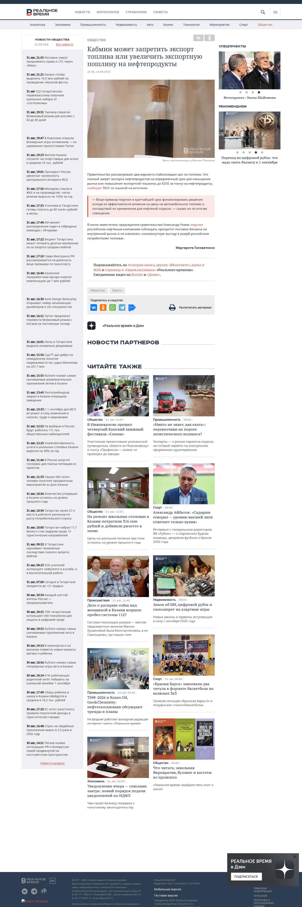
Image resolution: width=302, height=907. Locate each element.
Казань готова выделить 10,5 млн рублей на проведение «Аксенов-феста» (47, 78)
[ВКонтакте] (198, 38)
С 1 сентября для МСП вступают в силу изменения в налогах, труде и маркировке (51, 413)
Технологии (191, 25)
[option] (249, 70)
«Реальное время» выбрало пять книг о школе (183, 778)
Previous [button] (222, 70)
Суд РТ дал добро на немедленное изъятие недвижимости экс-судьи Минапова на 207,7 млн (52, 360)
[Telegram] (122, 307)
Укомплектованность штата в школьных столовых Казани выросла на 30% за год (52, 447)
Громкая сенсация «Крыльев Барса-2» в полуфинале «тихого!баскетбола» (183, 694)
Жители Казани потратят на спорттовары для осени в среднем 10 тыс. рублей (52, 159)
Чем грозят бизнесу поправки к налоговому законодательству (117, 796)
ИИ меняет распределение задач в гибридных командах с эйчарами (52, 226)
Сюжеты (160, 12)
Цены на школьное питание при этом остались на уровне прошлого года (118, 529)
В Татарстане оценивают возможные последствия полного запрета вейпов (48, 550)
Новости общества (52, 39)
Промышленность (93, 25)
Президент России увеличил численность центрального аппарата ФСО (49, 176)
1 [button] (240, 92)
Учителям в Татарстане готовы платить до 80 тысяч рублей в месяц (52, 209)
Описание (260, 895)
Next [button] (277, 70)
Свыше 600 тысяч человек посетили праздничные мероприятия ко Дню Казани (50, 481)
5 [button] (262, 152)
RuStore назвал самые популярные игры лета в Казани (51, 664)
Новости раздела (52, 763)
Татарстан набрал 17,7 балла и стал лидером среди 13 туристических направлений (52, 531)
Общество (265, 25)
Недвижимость (126, 25)
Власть (117, 290)
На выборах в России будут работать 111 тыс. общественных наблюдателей (50, 430)
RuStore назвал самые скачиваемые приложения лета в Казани (51, 632)
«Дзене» (153, 274)
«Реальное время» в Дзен (123, 325)
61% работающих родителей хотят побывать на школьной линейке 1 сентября (48, 679)
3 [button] (253, 92)
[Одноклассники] (209, 38)
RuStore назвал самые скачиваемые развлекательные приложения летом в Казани (51, 379)
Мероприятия (219, 25)
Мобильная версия (167, 889)
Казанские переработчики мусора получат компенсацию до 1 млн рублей (49, 277)
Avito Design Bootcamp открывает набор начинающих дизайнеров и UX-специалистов (51, 303)
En (275, 12)
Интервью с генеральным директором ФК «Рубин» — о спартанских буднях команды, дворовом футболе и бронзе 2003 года (183, 527)
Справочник (136, 12)
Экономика (62, 25)
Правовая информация (263, 890)
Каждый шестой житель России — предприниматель (47, 599)
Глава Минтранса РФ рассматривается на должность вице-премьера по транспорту (50, 260)
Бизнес (168, 25)
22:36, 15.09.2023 (99, 71)
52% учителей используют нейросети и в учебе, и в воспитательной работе (52, 569)
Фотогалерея (108, 12)
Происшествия (98, 600)
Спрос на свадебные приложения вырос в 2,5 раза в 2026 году (50, 730)
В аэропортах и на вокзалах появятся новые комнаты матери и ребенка (51, 649)
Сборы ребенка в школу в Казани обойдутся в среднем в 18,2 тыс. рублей (48, 696)
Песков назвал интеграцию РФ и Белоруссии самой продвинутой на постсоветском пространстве (48, 749)
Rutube (137, 274)
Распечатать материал (195, 307)
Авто (150, 25)
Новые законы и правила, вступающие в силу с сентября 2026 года (182, 612)
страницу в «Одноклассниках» (130, 270)
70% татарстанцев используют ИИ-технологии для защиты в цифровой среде (49, 616)
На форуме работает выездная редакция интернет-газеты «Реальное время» (117, 710)
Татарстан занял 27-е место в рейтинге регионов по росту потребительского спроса (51, 514)
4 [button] (259, 92)
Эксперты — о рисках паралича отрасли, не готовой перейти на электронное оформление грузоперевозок (183, 437)
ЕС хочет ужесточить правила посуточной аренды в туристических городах (50, 713)
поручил (196, 224)
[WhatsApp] (112, 307)
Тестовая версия (166, 895)
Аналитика (37, 25)
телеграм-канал (141, 265)
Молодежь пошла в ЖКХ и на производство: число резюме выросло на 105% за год (49, 192)
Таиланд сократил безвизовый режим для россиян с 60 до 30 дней (51, 116)
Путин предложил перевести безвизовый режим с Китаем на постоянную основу (49, 320)
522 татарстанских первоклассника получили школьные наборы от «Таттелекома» (45, 97)
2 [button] (246, 92)
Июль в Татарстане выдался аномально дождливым (49, 344)
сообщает (95, 188)
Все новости (64, 44)
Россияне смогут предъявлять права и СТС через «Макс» (50, 61)
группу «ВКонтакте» (173, 265)
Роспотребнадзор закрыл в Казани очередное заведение (48, 396)
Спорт (243, 25)
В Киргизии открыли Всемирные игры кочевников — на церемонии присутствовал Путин (51, 142)
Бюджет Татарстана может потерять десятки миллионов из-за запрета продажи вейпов (52, 243)
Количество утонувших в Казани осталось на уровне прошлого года (52, 497)
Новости (82, 12)
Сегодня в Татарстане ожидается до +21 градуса (51, 584)
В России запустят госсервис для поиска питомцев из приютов (51, 464)
